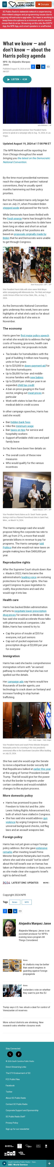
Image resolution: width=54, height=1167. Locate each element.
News (14, 902)
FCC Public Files (13, 1079)
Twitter (9, 1092)
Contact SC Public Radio (17, 1104)
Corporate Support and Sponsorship (22, 1110)
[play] (4, 1163)
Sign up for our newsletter (17, 1129)
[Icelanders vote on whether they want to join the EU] (12, 990)
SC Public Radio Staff (15, 1117)
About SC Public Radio (16, 1098)
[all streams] (50, 1163)
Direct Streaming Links (16, 1067)
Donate (45, 4)
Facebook (10, 1086)
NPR (27, 902)
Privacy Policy (12, 1123)
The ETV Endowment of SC (18, 1073)
